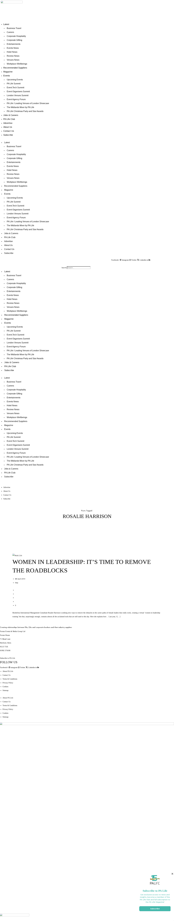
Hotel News (12, 52)
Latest (6, 24)
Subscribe (8, 135)
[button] (76, 264)
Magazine (7, 72)
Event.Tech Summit (15, 87)
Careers (10, 32)
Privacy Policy (8, 683)
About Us (7, 127)
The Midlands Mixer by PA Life (20, 107)
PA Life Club (9, 119)
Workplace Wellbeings (17, 64)
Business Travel (14, 28)
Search (64, 268)
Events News (13, 48)
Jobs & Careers (10, 115)
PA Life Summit (14, 83)
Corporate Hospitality (16, 36)
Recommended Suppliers (15, 68)
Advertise (7, 123)
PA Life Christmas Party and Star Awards (25, 111)
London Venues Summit (17, 95)
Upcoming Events (15, 80)
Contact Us (8, 131)
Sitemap (5, 690)
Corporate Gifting (14, 40)
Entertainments (13, 44)
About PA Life (8, 671)
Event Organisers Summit (18, 91)
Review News (13, 56)
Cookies (5, 687)
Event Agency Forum (16, 99)
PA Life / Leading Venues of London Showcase (28, 103)
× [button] (172, 874)
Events (6, 75)
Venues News (13, 60)
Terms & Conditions (10, 679)
